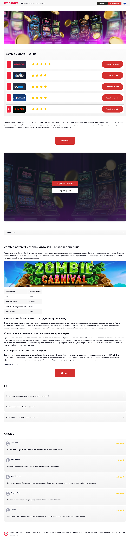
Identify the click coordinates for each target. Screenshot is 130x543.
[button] (65, 232)
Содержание (24, 3)
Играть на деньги (114, 3)
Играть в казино (65, 183)
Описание (32, 3)
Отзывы (42, 3)
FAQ (37, 3)
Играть (65, 140)
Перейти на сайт (112, 64)
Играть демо (102, 3)
